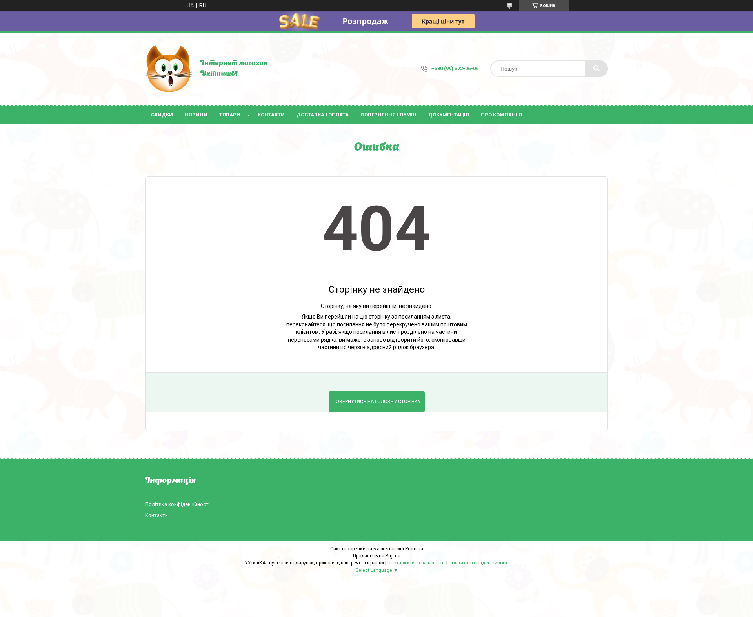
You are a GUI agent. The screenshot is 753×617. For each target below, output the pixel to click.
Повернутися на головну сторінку (377, 401)
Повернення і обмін (388, 115)
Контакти (271, 115)
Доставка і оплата (322, 115)
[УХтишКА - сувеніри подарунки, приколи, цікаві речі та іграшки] (168, 68)
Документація (448, 115)
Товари (229, 115)
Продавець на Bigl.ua (376, 556)
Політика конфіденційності (177, 504)
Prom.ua (414, 548)
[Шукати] (596, 68)
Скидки (162, 115)
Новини (196, 115)
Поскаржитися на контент (416, 563)
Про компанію (501, 115)
